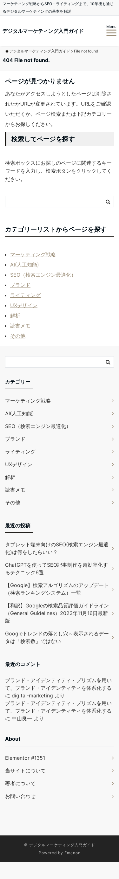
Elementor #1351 (25, 758)
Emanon (72, 852)
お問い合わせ (20, 796)
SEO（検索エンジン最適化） (43, 275)
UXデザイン (23, 305)
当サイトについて (25, 770)
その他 (17, 336)
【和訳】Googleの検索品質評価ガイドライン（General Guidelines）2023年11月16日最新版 (57, 613)
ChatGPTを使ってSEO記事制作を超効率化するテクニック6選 (56, 569)
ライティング (25, 295)
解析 (15, 315)
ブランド (20, 285)
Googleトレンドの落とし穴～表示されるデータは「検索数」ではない (57, 637)
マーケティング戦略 (33, 254)
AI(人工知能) (24, 264)
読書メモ (20, 325)
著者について (20, 783)
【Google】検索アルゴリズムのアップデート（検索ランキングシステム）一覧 (57, 589)
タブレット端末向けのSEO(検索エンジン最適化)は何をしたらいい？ (57, 548)
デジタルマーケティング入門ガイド (43, 31)
